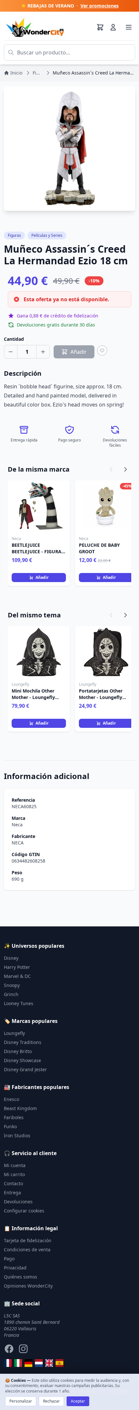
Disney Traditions (22, 1042)
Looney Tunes (18, 1003)
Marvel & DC (17, 976)
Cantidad (14, 339)
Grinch (11, 994)
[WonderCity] (28, 1363)
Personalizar (20, 1401)
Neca (17, 824)
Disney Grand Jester (25, 1069)
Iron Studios (17, 1135)
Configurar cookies (24, 1211)
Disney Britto (18, 1051)
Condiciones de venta (27, 1249)
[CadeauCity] (8, 1363)
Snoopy (12, 985)
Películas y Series (46, 235)
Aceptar (78, 1401)
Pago (9, 1258)
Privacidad (15, 1268)
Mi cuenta (15, 1165)
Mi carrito (14, 1174)
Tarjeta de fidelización (27, 1240)
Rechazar (51, 1401)
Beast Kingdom (20, 1108)
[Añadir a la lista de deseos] (102, 350)
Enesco (11, 1099)
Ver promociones (99, 6)
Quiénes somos (20, 1277)
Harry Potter (17, 967)
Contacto (13, 1183)
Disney (11, 958)
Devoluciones (18, 1201)
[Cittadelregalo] (18, 1363)
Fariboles (14, 1117)
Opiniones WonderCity (28, 1286)
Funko (10, 1126)
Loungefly (14, 1033)
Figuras (14, 235)
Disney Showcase (22, 1060)
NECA (18, 843)
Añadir (42, 577)
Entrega (12, 1192)
